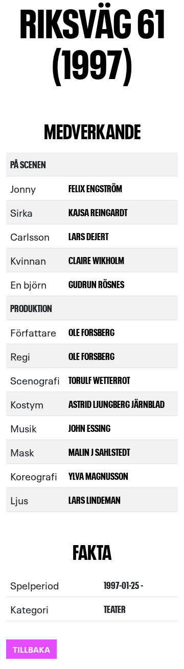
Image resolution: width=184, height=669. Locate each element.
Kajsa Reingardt (97, 211)
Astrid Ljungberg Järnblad (116, 403)
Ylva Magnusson (98, 475)
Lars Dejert (88, 235)
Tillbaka (31, 649)
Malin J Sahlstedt (99, 451)
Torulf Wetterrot (99, 379)
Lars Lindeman (94, 499)
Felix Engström (95, 188)
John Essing (89, 427)
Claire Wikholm (96, 259)
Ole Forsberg (91, 331)
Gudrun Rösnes (96, 283)
